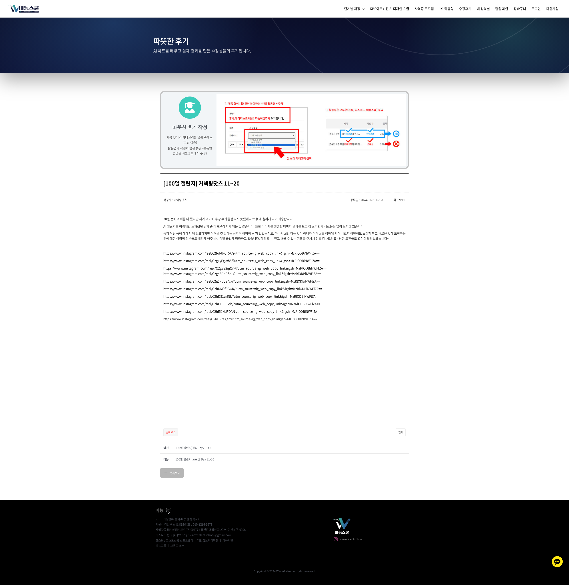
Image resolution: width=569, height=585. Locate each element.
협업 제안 (501, 8)
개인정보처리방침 (207, 540)
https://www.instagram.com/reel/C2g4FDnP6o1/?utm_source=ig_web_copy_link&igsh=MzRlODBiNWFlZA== (242, 273)
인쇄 (400, 432)
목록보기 (175, 473)
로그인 (536, 8)
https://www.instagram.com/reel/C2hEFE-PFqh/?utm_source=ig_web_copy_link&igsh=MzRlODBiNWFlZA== (241, 304)
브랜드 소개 (177, 545)
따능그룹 (161, 545)
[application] (362, 8)
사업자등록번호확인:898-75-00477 (177, 529)
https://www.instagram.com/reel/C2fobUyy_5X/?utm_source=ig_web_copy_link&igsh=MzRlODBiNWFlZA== (241, 253)
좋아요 (170, 432)
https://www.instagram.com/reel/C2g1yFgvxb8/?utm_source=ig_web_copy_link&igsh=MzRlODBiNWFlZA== (241, 260)
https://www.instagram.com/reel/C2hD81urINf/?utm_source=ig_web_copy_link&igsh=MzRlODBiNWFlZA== (241, 296)
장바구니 (520, 8)
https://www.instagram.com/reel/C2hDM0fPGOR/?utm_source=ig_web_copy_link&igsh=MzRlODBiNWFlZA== (242, 288)
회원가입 (552, 8)
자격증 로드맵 (424, 8)
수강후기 (465, 8)
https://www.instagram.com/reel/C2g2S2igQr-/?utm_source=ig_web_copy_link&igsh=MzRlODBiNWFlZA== (245, 268)
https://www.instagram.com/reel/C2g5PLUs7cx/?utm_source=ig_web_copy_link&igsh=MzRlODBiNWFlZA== (241, 281)
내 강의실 (483, 8)
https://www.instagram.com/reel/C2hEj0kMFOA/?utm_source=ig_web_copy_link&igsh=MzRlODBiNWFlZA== (242, 311)
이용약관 (227, 540)
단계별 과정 (352, 8)
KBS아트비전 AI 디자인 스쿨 (389, 8)
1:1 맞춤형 (446, 8)
